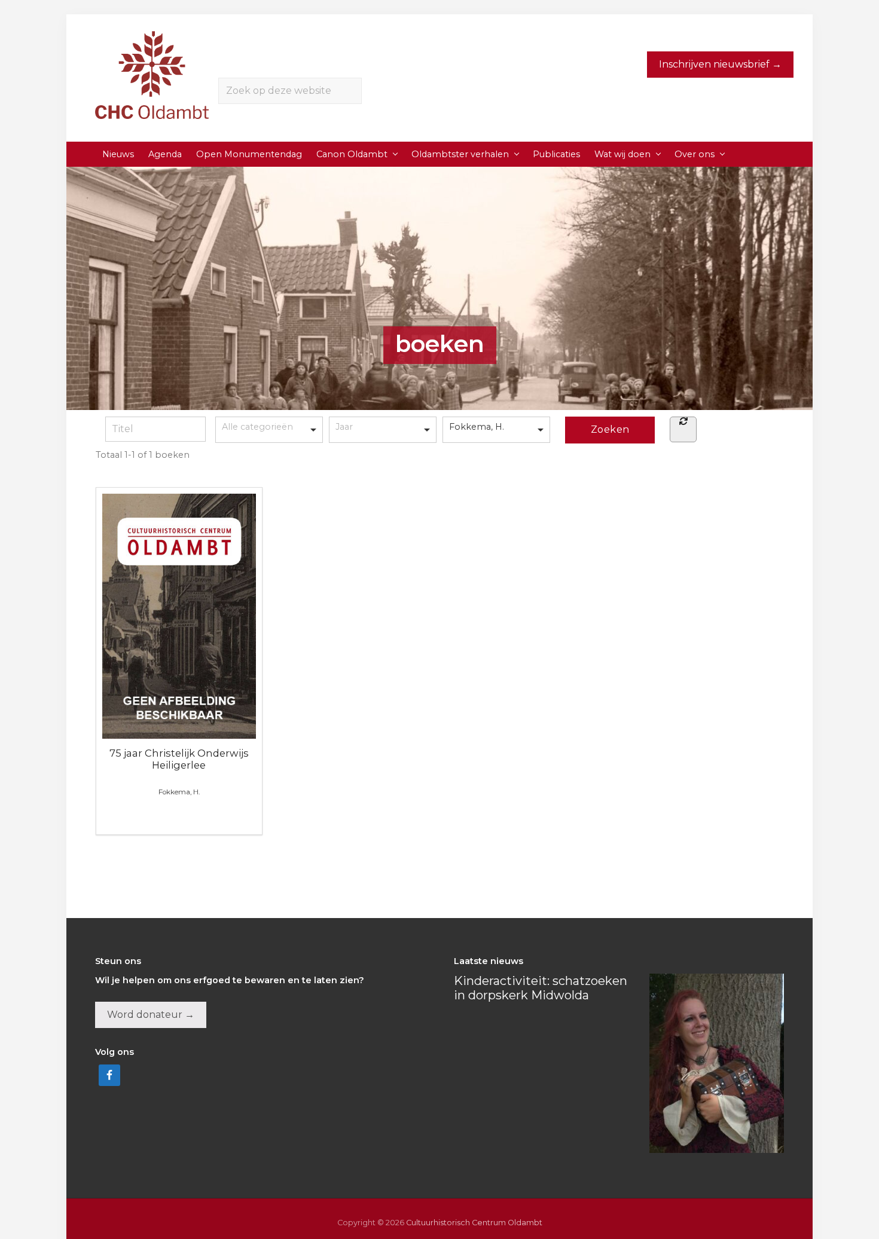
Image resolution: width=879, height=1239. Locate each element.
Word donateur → (150, 1014)
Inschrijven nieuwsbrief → (720, 64)
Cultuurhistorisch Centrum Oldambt (474, 1222)
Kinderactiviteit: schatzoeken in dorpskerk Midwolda (540, 988)
